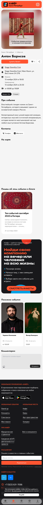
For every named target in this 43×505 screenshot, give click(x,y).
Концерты (5, 413)
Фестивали (5, 422)
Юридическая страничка (7, 433)
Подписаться (21, 463)
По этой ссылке (17, 491)
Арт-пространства (30, 417)
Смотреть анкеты (21, 288)
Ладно (21, 495)
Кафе (25, 408)
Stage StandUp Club (13, 67)
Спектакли (5, 417)
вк (10, 477)
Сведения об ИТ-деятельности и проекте (8, 441)
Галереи (26, 422)
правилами (38, 466)
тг (4, 477)
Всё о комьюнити (29, 432)
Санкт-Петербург (16, 6)
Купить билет (14, 61)
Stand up (4, 408)
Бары (25, 413)
